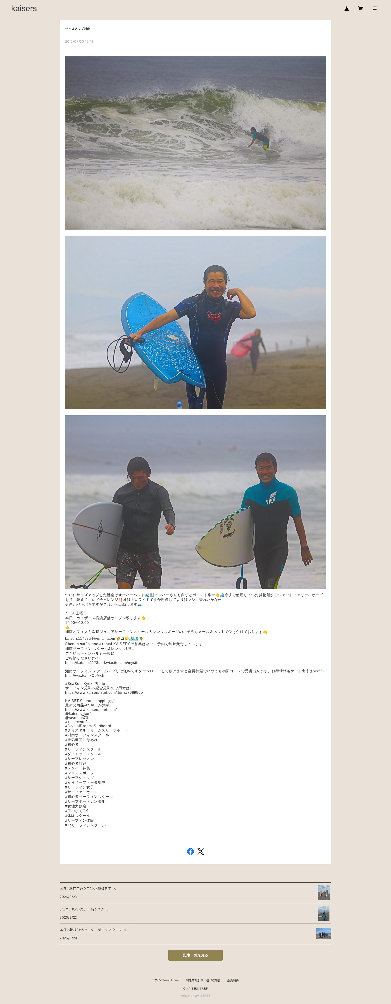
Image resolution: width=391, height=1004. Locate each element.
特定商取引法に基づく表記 (203, 980)
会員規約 (233, 980)
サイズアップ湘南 (77, 29)
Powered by (190, 995)
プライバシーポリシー (165, 980)
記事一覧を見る (195, 955)
